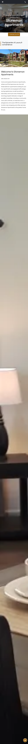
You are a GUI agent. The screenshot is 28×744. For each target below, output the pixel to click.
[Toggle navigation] (2, 2)
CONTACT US (13, 34)
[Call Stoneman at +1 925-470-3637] (25, 2)
